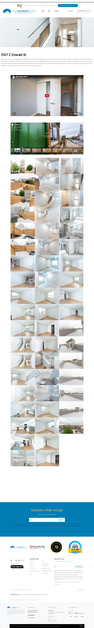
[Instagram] (21, 560)
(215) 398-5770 (31, 615)
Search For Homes (34, 571)
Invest (56, 11)
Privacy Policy (80, 589)
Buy (49, 11)
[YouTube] (18, 560)
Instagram (82, 616)
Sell (42, 11)
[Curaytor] (17, 568)
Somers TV (32, 566)
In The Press (33, 569)
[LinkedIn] (16, 560)
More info (63, 626)
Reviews (32, 564)
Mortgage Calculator (47, 570)
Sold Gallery (45, 573)
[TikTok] (23, 560)
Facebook (76, 616)
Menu (71, 10)
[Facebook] (11, 560)
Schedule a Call (46, 568)
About (31, 561)
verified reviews (80, 613)
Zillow (71, 616)
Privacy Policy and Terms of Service (72, 526)
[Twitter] (13, 560)
